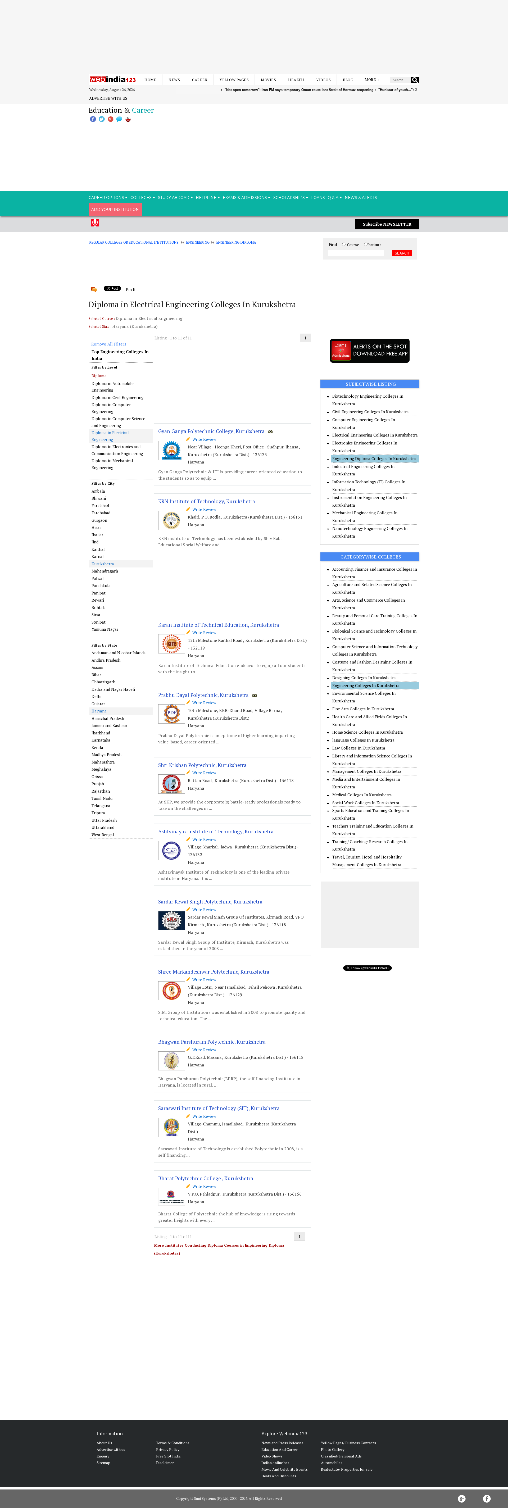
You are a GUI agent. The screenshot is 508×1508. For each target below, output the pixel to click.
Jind (95, 541)
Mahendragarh (105, 571)
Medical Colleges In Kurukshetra (362, 794)
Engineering (198, 242)
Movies (268, 79)
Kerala (97, 747)
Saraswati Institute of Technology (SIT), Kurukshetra (219, 1108)
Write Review (203, 439)
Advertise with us (108, 98)
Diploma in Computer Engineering (111, 408)
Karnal (98, 556)
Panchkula (101, 585)
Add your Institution (115, 209)
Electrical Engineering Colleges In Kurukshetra (375, 435)
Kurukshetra (103, 563)
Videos (323, 79)
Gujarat (98, 703)
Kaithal (98, 549)
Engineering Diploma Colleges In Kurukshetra (374, 458)
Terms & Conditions (172, 1442)
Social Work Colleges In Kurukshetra (365, 802)
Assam (97, 667)
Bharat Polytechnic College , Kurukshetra (205, 1178)
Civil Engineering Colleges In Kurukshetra (370, 411)
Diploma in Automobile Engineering (113, 387)
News (174, 79)
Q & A (333, 197)
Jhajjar (97, 534)
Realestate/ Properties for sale (347, 1469)
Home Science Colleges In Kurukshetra (367, 732)
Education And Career (279, 1449)
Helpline (206, 197)
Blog (348, 79)
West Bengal (103, 834)
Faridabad (100, 505)
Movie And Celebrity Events (284, 1469)
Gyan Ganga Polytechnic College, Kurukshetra (211, 431)
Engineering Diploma (236, 242)
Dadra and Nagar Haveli (113, 689)
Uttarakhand (103, 827)
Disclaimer (165, 1462)
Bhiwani (99, 498)
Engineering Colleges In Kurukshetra (366, 685)
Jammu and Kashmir (109, 725)
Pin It (130, 289)
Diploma (99, 375)
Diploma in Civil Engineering (117, 397)
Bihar (96, 674)
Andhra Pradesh (106, 660)
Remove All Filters (108, 344)
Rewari (98, 600)
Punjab (98, 783)
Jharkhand (101, 732)
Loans (318, 197)
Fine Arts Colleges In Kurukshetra (363, 708)
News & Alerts (361, 197)
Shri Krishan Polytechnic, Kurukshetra (202, 765)
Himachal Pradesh (108, 718)
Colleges (141, 197)
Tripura (98, 812)
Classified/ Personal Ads (341, 1456)
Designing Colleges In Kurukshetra (364, 677)
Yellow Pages (234, 79)
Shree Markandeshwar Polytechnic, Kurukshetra (213, 971)
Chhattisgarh (103, 681)
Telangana (101, 805)
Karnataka (101, 740)
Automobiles (331, 1462)
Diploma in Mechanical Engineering (112, 464)
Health (296, 79)
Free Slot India (168, 1456)
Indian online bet (275, 1462)
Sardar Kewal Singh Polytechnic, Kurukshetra (210, 901)
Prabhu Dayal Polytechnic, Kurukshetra (203, 695)
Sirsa (96, 614)
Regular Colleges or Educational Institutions (133, 242)
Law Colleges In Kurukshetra (358, 748)
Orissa (97, 776)
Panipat (99, 593)
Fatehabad (101, 512)
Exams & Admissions (245, 197)
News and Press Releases (282, 1442)
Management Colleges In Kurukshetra (366, 771)
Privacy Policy (167, 1449)
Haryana (99, 711)
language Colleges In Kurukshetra (363, 740)
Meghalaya (101, 769)
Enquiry (103, 1456)
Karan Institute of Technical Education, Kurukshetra (218, 624)
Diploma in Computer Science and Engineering (118, 422)
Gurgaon (99, 520)
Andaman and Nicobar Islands (119, 652)
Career (199, 79)
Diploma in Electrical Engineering (110, 436)
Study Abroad (173, 197)
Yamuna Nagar (105, 629)
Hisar (96, 527)
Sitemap (103, 1462)
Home (150, 79)
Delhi (96, 696)
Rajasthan (101, 791)
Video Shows (272, 1456)
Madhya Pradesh (106, 754)
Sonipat (99, 622)
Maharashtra (103, 762)
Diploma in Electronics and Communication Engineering (117, 450)
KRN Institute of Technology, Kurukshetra (206, 501)
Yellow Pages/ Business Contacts (348, 1442)
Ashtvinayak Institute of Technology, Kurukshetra (216, 831)
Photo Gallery (332, 1449)
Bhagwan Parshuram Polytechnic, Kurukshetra (212, 1041)
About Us (104, 1442)
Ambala (98, 491)
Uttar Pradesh (104, 820)
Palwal (98, 578)
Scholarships (289, 197)
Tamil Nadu (102, 798)
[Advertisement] (254, 37)
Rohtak (98, 607)
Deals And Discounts (278, 1475)
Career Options (106, 197)
